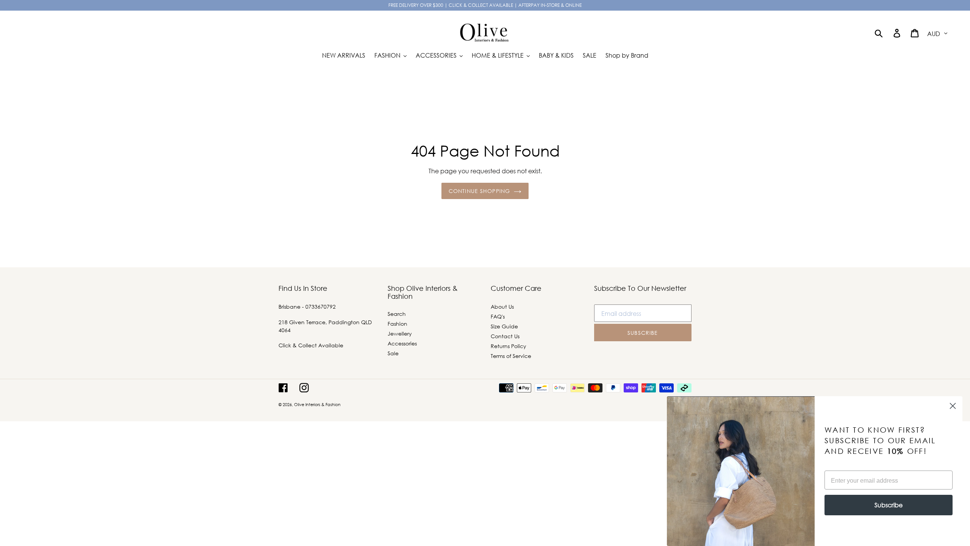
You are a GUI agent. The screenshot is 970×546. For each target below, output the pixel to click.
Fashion (397, 323)
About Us (502, 306)
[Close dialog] (952, 406)
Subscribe (889, 505)
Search (397, 313)
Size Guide (504, 326)
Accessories (402, 343)
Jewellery (400, 333)
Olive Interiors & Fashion (317, 405)
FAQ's (498, 316)
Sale (393, 353)
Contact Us (505, 336)
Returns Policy (508, 346)
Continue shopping (479, 191)
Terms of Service (511, 355)
